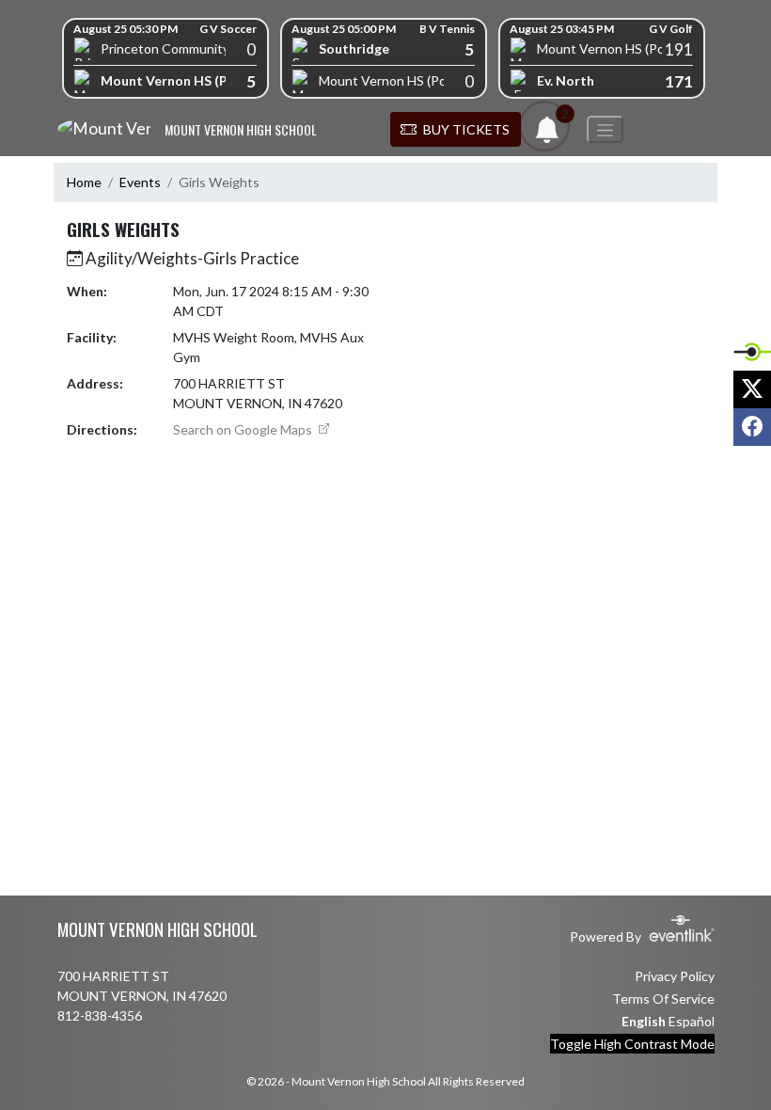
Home (84, 182)
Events (140, 182)
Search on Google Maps (244, 429)
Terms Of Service (663, 999)
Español (692, 1021)
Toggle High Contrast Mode (632, 1044)
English (644, 1021)
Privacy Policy (675, 976)
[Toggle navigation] (605, 129)
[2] (547, 135)
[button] (455, 130)
